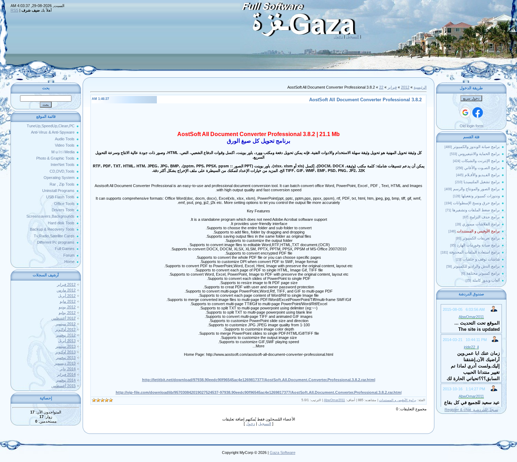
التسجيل (352, 36)
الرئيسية (420, 87)
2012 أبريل (67, 296)
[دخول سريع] (477, 112)
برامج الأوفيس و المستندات (478, 231)
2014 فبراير (66, 374)
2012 (405, 87)
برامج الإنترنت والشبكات (480, 161)
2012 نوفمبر (66, 335)
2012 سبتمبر (66, 324)
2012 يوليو (67, 312)
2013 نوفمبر (66, 357)
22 (381, 87)
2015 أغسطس (63, 386)
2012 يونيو (67, 307)
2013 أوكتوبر (65, 352)
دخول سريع (471, 98)
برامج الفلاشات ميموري (481, 224)
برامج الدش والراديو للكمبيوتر (476, 266)
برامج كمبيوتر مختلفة (483, 273)
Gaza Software (282, 452)
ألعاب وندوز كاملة (486, 280)
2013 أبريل (67, 341)
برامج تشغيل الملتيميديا (482, 182)
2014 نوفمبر (66, 380)
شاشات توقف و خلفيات (481, 259)
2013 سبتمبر (66, 346)
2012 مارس (66, 290)
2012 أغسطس (63, 318)
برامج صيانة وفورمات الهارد (478, 245)
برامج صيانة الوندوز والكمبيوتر (476, 147)
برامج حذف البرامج (485, 217)
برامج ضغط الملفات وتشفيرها (476, 210)
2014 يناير (68, 369)
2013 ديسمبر (65, 363)
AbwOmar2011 (334, 400)
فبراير (392, 87)
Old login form (471, 126)
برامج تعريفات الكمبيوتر (481, 238)
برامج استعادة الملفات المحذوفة (474, 252)
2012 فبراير (66, 284)
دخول (338, 36)
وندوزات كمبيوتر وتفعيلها (480, 196)
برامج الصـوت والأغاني (482, 168)
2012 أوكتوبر (65, 329)
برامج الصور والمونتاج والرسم (476, 189)
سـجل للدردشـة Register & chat (471, 410)
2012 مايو (68, 301)
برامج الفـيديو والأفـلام (482, 175)
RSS (14, 10)
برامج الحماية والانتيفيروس (479, 154)
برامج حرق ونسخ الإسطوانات (476, 203)
